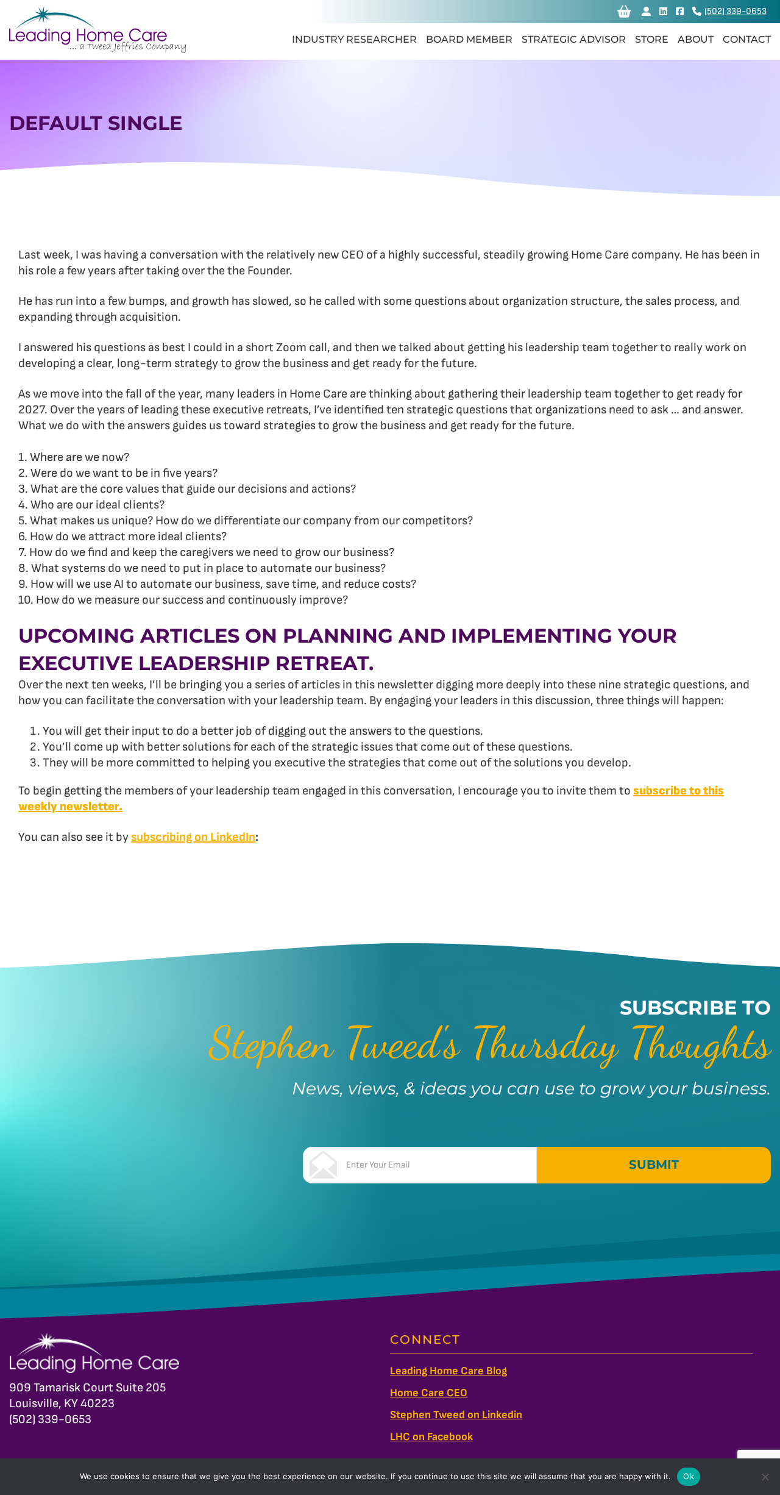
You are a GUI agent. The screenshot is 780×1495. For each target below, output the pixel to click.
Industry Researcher (354, 39)
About (696, 39)
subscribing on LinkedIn (193, 837)
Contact (747, 39)
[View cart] (624, 11)
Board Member (469, 39)
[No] (765, 1477)
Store (651, 39)
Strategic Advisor (574, 39)
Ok (688, 1476)
